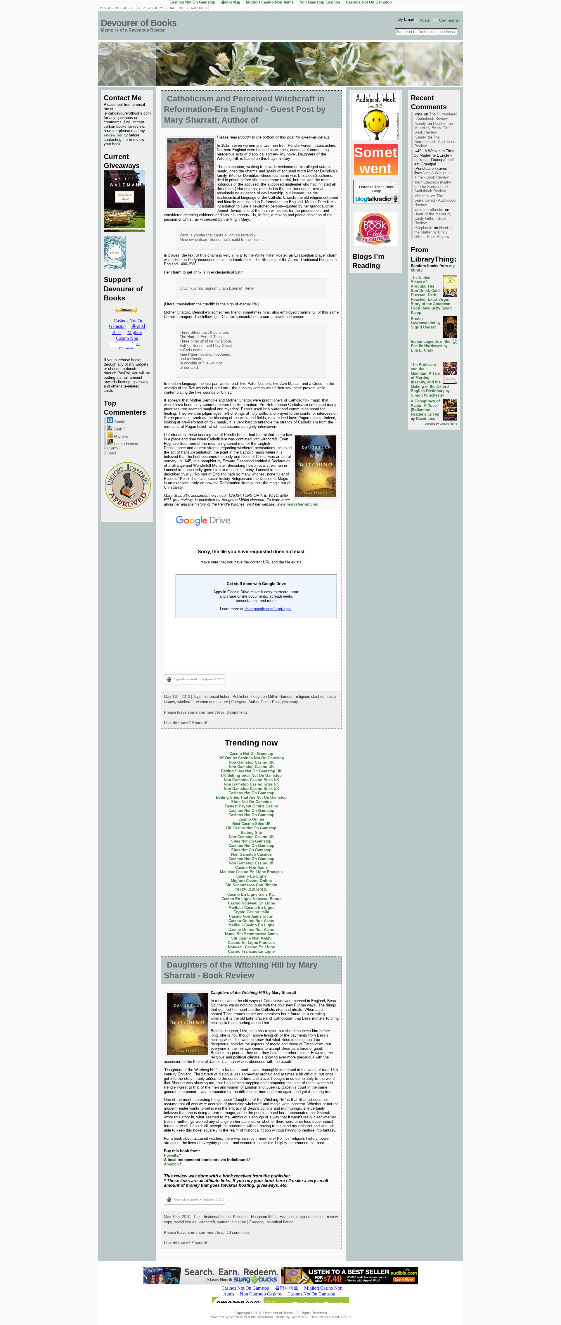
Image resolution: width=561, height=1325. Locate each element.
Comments (449, 20)
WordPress (238, 1317)
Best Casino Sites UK (251, 823)
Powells (171, 1155)
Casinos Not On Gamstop (251, 793)
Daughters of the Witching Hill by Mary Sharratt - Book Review (241, 970)
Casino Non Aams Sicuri (251, 916)
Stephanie (423, 228)
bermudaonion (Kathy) (433, 182)
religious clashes (310, 696)
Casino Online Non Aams (251, 920)
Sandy (119, 422)
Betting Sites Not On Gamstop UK (251, 771)
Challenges (177, 8)
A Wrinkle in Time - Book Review (432, 175)
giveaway (290, 702)
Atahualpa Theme (271, 1317)
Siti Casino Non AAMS (251, 938)
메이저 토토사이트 (251, 889)
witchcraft (185, 702)
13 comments (238, 1232)
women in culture (231, 1222)
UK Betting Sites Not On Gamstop (251, 775)
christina (422, 196)
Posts (425, 20)
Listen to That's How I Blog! (376, 190)
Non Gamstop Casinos (251, 854)
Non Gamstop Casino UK (251, 762)
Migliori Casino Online (251, 880)
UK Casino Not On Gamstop (251, 828)
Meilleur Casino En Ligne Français (251, 872)
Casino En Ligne (251, 876)
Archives (199, 8)
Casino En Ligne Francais (251, 942)
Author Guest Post (264, 702)
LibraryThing (448, 423)
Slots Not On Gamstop (251, 802)
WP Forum (343, 1317)
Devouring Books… (117, 8)
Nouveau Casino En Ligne (251, 947)
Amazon (171, 1164)
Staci (111, 453)
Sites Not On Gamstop (251, 841)
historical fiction (217, 696)
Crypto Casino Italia (251, 912)
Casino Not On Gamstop (251, 753)
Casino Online (251, 819)
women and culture (212, 702)
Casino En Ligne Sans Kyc (251, 894)
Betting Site (251, 832)
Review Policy (150, 8)
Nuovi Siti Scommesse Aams (251, 934)
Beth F (119, 429)
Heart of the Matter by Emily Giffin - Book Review (434, 127)
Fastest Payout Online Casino (251, 806)
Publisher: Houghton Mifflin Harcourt (263, 696)
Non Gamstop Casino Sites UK (251, 780)
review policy (116, 135)
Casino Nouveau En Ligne (251, 903)
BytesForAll (299, 1317)
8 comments (237, 712)
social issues (185, 1222)
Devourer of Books (138, 23)
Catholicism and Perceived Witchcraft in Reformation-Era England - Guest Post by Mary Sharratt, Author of (245, 109)
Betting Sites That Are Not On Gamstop (251, 797)
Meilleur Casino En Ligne (251, 907)
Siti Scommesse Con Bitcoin (251, 885)
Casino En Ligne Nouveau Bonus (251, 899)
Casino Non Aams (251, 867)
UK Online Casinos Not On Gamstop (251, 758)
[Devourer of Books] (280, 64)
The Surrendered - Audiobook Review (435, 116)
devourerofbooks (429, 209)
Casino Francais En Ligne (251, 951)
